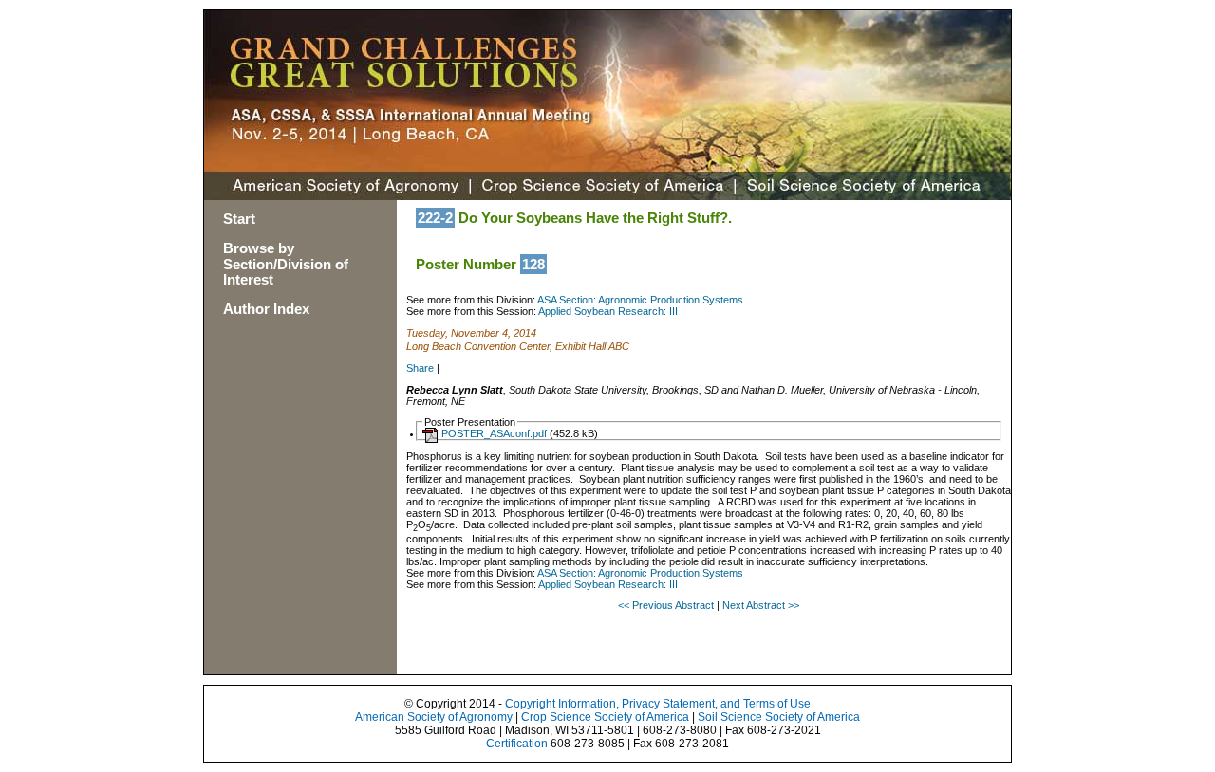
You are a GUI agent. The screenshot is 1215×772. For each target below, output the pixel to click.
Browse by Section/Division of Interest (285, 264)
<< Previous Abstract (667, 605)
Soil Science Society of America (779, 717)
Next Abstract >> (760, 605)
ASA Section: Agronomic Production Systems (640, 299)
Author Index (266, 309)
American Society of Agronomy (434, 717)
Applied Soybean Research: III (608, 311)
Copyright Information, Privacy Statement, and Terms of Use (658, 703)
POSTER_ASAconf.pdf (494, 433)
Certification (517, 743)
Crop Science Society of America (605, 717)
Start (239, 219)
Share (420, 368)
